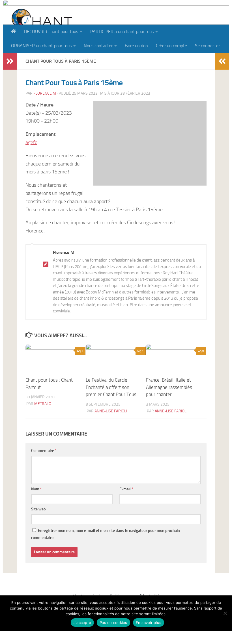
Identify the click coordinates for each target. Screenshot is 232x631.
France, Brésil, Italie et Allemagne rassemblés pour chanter (169, 387)
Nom (36, 489)
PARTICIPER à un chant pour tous (122, 31)
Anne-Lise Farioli (110, 411)
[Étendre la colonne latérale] (10, 61)
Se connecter (207, 45)
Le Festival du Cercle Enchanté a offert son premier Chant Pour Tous (111, 387)
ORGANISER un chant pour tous (41, 45)
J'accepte (82, 622)
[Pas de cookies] (225, 613)
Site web (38, 509)
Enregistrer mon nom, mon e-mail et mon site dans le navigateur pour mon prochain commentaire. (105, 534)
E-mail (126, 489)
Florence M (44, 93)
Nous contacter (98, 45)
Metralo (42, 403)
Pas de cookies (113, 622)
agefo (31, 142)
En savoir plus (149, 622)
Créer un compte (171, 45)
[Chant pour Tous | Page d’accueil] (41, 23)
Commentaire (44, 450)
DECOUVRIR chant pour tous (51, 31)
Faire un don (136, 45)
